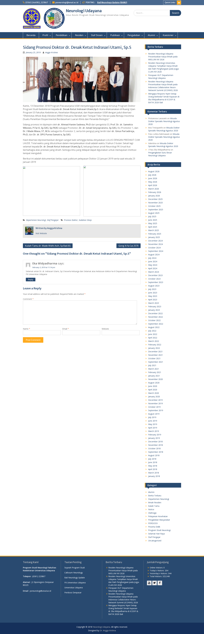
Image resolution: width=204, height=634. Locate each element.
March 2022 (153, 341)
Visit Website (41, 233)
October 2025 (154, 206)
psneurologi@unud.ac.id (66, 2)
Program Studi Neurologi (159, 530)
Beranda (31, 35)
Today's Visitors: (157, 570)
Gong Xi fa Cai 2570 (128, 245)
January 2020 (154, 396)
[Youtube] (149, 583)
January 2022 (154, 348)
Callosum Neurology (73, 572)
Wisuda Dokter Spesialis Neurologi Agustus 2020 (164, 121)
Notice (151, 509)
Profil (45, 35)
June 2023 (152, 292)
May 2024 (152, 265)
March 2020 (153, 393)
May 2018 (152, 465)
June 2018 (152, 462)
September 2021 (155, 362)
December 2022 (155, 313)
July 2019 (152, 417)
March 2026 (153, 188)
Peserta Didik (154, 526)
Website (105, 328)
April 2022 (152, 337)
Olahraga (152, 513)
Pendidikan (61, 35)
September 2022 (155, 323)
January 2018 (154, 476)
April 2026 (152, 185)
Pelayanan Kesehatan (158, 516)
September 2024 (155, 251)
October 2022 (154, 320)
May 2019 (152, 424)
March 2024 (153, 272)
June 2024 (152, 261)
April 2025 (152, 227)
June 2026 (152, 178)
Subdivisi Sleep (85, 220)
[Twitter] (154, 583)
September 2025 (155, 209)
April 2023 (152, 299)
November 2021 (155, 355)
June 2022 (152, 334)
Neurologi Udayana (84, 10)
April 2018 (152, 469)
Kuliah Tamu (153, 506)
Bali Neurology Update (74, 577)
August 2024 (153, 254)
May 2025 (152, 223)
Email (65, 328)
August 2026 (153, 171)
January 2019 (154, 438)
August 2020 (153, 382)
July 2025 (152, 216)
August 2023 (153, 285)
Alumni (151, 35)
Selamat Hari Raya (156, 533)
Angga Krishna (51, 52)
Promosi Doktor (71, 220)
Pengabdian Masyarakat (159, 519)
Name (26, 328)
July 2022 (152, 330)
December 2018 (155, 441)
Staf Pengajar (53, 220)
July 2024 (152, 258)
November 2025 (155, 202)
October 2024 (154, 247)
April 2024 (152, 268)
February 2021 (154, 372)
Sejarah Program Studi (74, 567)
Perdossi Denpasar (72, 592)
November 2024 (155, 244)
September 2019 (155, 410)
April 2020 (152, 389)
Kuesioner (168, 35)
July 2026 (152, 175)
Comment (28, 299)
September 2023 (155, 282)
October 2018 (154, 448)
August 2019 (153, 414)
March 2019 (153, 431)
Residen (79, 35)
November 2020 (155, 379)
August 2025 (153, 213)
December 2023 (155, 275)
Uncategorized (154, 540)
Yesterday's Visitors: (159, 573)
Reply (30, 279)
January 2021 (154, 375)
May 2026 (152, 181)
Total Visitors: (156, 576)
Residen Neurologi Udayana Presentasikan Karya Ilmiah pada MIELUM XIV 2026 (162, 56)
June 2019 (152, 420)
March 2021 (153, 368)
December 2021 (155, 351)
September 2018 (155, 452)
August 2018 (153, 455)
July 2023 (152, 289)
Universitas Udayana (73, 587)
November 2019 (155, 403)
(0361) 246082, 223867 (36, 2)
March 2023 (153, 303)
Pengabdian (134, 35)
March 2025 (153, 230)
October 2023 (154, 278)
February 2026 (154, 192)
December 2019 (155, 400)
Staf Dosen (97, 35)
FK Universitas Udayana (75, 582)
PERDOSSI (153, 523)
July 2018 (152, 459)
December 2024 (155, 240)
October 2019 (154, 407)
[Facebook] (160, 583)
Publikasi (115, 35)
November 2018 (155, 445)
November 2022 (155, 317)
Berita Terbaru (154, 495)
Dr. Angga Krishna (108, 630)
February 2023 (154, 306)
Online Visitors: (156, 567)
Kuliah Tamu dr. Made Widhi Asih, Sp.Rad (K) (47, 245)
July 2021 (152, 365)
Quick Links (170, 2)
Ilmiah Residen (154, 502)
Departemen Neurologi (36, 220)
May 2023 (152, 296)
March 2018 (153, 472)
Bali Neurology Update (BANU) (112, 2)
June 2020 (152, 386)
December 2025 (155, 199)
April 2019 (152, 427)
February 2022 (154, 344)
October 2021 (154, 358)
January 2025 (154, 237)
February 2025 (154, 233)
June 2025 (152, 220)
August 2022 (153, 327)
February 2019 (154, 434)
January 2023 (154, 310)
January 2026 (154, 195)
